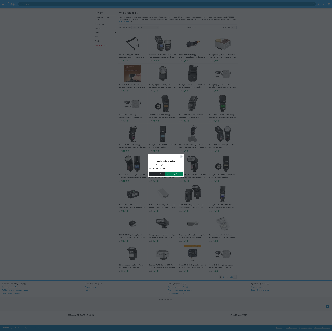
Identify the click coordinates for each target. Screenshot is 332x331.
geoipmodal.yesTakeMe (174, 174)
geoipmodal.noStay (157, 174)
